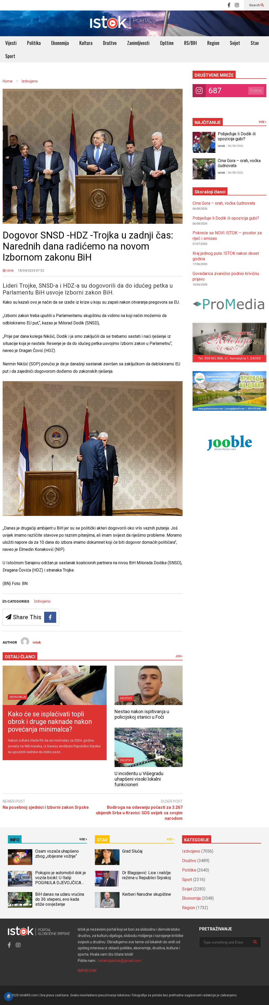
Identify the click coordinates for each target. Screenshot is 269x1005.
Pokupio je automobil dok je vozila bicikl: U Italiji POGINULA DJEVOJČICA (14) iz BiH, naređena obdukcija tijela (60, 882)
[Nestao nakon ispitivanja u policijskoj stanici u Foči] (149, 685)
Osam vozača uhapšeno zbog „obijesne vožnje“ (57, 854)
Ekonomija (60, 42)
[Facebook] (229, 5)
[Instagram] (237, 5)
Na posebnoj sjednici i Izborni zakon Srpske (46, 807)
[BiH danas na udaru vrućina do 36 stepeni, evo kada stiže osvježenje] (20, 900)
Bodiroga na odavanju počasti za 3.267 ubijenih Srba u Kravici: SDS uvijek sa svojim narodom (139, 813)
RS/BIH (190, 42)
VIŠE (262, 122)
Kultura (85, 42)
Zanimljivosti (138, 42)
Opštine (167, 42)
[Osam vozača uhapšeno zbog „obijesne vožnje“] (20, 857)
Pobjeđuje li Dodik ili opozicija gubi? (237, 136)
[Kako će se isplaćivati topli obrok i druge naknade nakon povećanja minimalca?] (55, 685)
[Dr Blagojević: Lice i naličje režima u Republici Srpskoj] (107, 879)
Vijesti (11, 42)
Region (213, 42)
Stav (255, 42)
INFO (14, 839)
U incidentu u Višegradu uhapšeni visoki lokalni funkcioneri (139, 779)
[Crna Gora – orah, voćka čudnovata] (204, 168)
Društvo (110, 42)
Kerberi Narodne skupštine (146, 894)
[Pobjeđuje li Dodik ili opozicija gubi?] (204, 142)
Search (255, 5)
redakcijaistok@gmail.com (119, 961)
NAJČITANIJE (208, 122)
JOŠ (178, 656)
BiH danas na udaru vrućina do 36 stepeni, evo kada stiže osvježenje (59, 899)
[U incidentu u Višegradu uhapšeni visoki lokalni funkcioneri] (149, 747)
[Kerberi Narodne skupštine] (107, 900)
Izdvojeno (42, 601)
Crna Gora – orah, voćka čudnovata (224, 203)
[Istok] (134, 23)
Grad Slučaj (132, 851)
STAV (102, 839)
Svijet (235, 42)
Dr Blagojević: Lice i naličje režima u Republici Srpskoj (147, 875)
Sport (10, 56)
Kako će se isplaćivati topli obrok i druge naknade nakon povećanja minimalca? (50, 721)
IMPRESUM (87, 970)
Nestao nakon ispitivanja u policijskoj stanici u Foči (142, 714)
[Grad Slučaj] (107, 857)
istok (10, 270)
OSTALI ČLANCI (20, 656)
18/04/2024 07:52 (31, 270)
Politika (34, 42)
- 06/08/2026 (234, 146)
